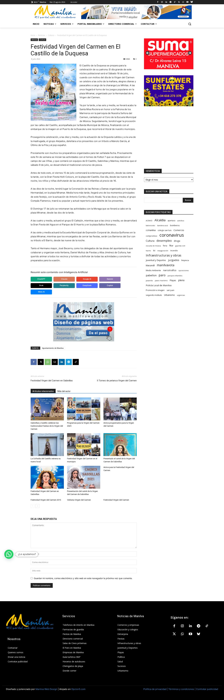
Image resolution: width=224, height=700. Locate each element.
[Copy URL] (76, 362)
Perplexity (64, 285)
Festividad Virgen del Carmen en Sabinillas (52, 380)
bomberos (175, 225)
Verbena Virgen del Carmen (79, 500)
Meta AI (41, 292)
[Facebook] (158, 2)
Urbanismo (169, 295)
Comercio (179, 230)
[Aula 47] (168, 90)
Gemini (110, 279)
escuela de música (153, 246)
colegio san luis (164, 230)
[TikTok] (174, 2)
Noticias (41, 35)
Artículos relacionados (43, 391)
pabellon (151, 275)
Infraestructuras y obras (163, 255)
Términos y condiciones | (182, 689)
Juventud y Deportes (156, 260)
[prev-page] (32, 506)
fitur (171, 245)
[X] (179, 2)
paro (162, 275)
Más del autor (64, 391)
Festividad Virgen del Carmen (116, 500)
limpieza (185, 260)
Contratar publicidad (207, 689)
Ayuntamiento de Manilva (53, 348)
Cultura (51, 35)
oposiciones (183, 270)
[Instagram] (162, 2)
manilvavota (165, 265)
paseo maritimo (161, 280)
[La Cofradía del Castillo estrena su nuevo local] (47, 444)
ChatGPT (41, 279)
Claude (64, 279)
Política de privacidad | (155, 689)
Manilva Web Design (46, 689)
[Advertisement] (168, 137)
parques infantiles (175, 275)
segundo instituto (154, 295)
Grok (41, 285)
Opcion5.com (78, 689)
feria (165, 245)
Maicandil (150, 265)
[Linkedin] (166, 2)
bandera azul (162, 225)
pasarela (149, 280)
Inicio (33, 35)
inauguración (162, 250)
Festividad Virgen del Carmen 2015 (46, 500)
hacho (148, 250)
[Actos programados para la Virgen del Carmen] (120, 408)
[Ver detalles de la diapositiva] (168, 54)
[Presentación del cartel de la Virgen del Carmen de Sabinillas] (83, 477)
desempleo (164, 240)
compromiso (151, 236)
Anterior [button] (148, 53)
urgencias (181, 295)
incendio (174, 250)
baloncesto (150, 225)
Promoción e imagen (155, 290)
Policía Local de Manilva (158, 285)
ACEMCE (149, 220)
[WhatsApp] (183, 2)
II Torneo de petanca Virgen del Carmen (117, 380)
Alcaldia (160, 220)
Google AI (87, 279)
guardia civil (180, 246)
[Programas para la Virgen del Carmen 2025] (83, 408)
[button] (189, 24)
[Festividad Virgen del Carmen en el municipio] (83, 444)
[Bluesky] (191, 2)
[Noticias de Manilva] (55, 12)
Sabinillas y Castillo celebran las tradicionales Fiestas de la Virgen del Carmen (47, 426)
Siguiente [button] (189, 53)
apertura (171, 220)
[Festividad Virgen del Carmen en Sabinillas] (47, 477)
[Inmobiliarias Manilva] (136, 12)
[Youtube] (187, 2)
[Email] (55, 362)
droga (177, 240)
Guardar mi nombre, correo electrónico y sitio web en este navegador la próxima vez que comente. (83, 578)
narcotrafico (169, 270)
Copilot (110, 285)
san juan (170, 290)
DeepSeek (87, 285)
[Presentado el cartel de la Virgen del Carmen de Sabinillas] (120, 444)
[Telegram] (170, 2)
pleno (181, 280)
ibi (154, 250)
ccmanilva (151, 230)
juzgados (173, 260)
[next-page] (37, 506)
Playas (173, 280)
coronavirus (171, 235)
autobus (180, 220)
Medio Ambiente (153, 270)
